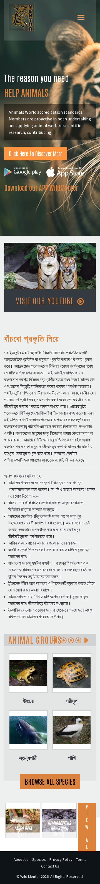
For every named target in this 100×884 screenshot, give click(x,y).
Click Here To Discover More (35, 153)
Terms (81, 859)
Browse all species (50, 781)
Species (39, 859)
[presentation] (55, 640)
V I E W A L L (86, 830)
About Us (21, 859)
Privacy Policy (60, 859)
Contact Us (50, 866)
